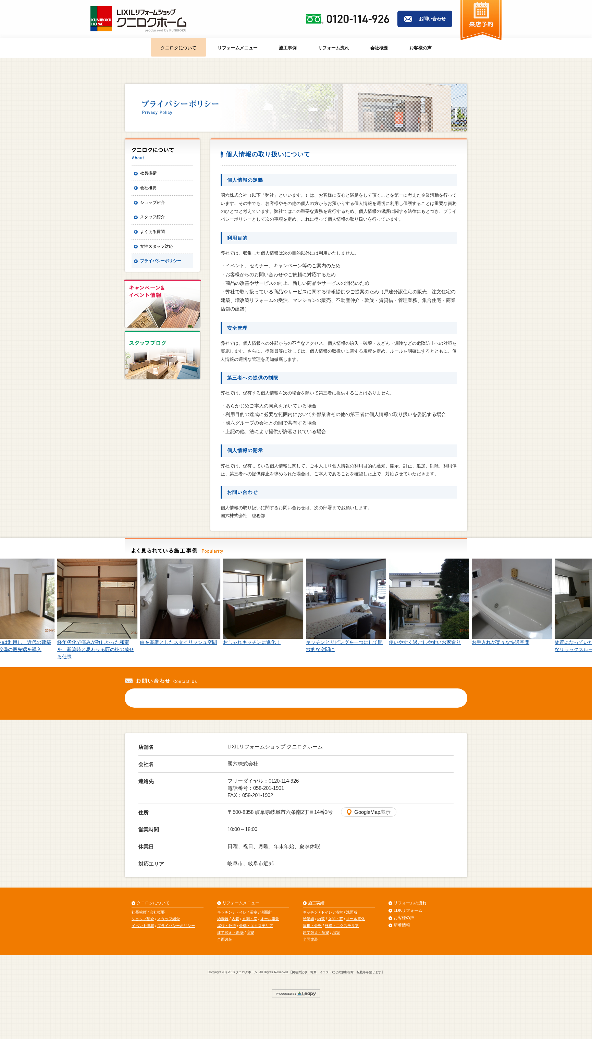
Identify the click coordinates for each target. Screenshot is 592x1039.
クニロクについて (178, 47)
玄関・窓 (249, 919)
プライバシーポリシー (160, 260)
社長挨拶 (148, 173)
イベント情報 (143, 926)
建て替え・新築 (230, 932)
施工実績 (316, 903)
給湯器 (223, 919)
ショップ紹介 (152, 202)
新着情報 (402, 925)
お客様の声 (420, 47)
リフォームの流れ (410, 903)
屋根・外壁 (226, 926)
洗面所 (266, 912)
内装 (235, 919)
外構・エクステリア (256, 926)
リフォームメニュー (238, 47)
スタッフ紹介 (152, 217)
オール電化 (269, 919)
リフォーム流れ (333, 47)
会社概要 (379, 47)
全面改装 (224, 939)
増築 (250, 932)
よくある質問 (152, 231)
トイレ (241, 912)
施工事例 (288, 47)
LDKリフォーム (408, 910)
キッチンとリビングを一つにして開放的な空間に (335, 645)
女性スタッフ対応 (156, 246)
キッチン (224, 912)
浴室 (253, 912)
